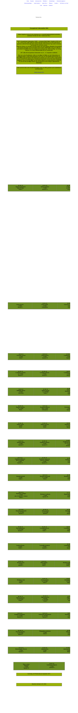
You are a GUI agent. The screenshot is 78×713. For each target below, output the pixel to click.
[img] (15, 3)
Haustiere (32, 1)
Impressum (45, 5)
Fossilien (56, 3)
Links (41, 5)
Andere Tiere (44, 3)
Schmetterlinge (51, 1)
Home (28, 1)
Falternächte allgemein (61, 1)
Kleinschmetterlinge (28, 3)
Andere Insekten (37, 3)
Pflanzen (50, 3)
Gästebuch (51, 5)
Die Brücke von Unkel (64, 3)
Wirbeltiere (45, 1)
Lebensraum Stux (38, 1)
